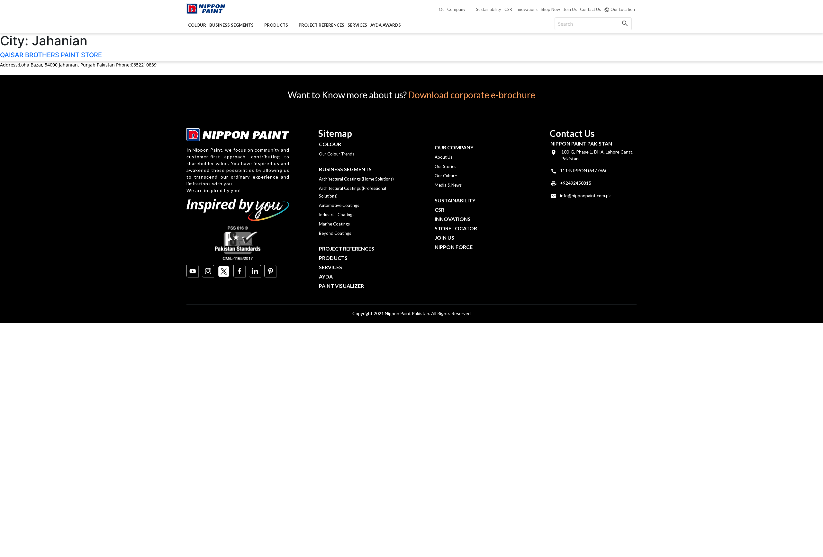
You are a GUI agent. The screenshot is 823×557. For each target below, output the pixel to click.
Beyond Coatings (335, 233)
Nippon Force (454, 247)
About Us (443, 157)
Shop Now (550, 9)
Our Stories (445, 166)
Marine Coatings (334, 223)
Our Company (452, 9)
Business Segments (231, 25)
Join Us (570, 9)
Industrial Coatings (336, 214)
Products (276, 25)
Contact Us (590, 9)
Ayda (326, 276)
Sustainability (488, 9)
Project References (321, 25)
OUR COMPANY (454, 147)
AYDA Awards (385, 25)
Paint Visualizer (341, 286)
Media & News (448, 185)
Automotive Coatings (339, 205)
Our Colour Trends (336, 153)
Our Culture (446, 175)
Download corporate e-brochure (471, 94)
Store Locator (456, 228)
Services (357, 25)
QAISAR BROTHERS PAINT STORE (51, 55)
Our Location (622, 9)
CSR (508, 9)
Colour (197, 25)
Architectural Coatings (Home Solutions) (356, 178)
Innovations (526, 9)
